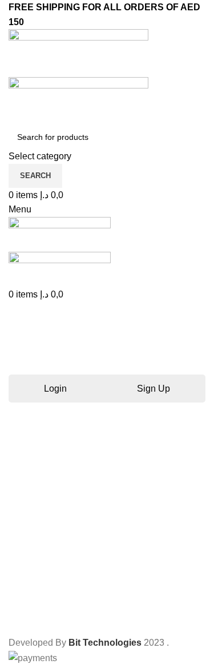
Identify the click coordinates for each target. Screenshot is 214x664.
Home (18, 362)
